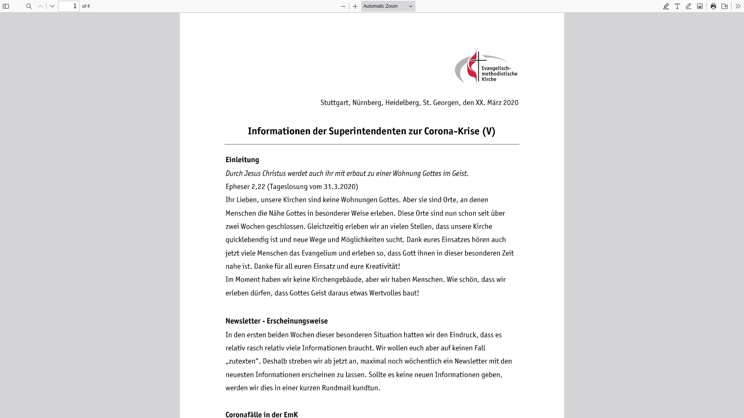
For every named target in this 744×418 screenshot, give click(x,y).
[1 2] (372, 215)
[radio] (666, 6)
